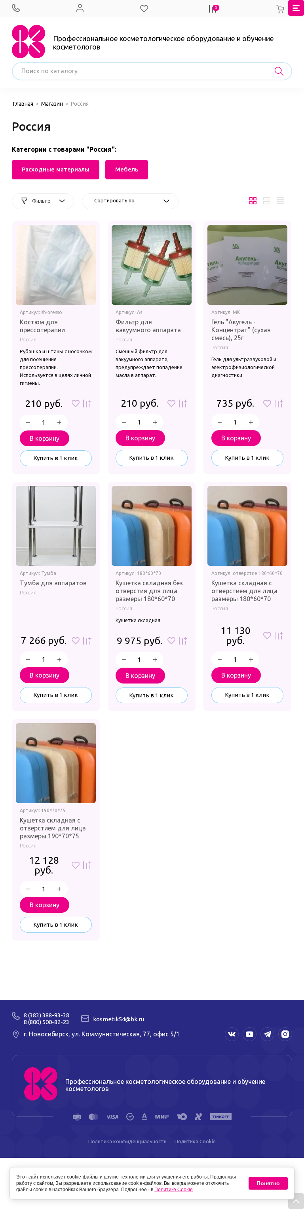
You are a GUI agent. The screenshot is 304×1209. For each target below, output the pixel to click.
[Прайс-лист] (280, 201)
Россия (28, 339)
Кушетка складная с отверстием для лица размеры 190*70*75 (53, 828)
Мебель (126, 169)
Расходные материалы (55, 169)
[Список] (267, 201)
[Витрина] (253, 201)
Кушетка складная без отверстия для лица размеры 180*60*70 (149, 590)
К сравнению (87, 403)
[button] (144, 9)
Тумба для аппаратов (53, 582)
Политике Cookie (173, 1189)
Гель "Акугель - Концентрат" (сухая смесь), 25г (241, 329)
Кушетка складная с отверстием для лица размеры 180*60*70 (244, 590)
